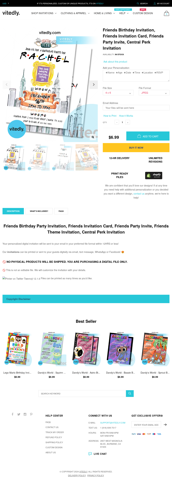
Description (13, 211)
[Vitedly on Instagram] (25, 414)
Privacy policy (95, 475)
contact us (139, 193)
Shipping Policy (54, 442)
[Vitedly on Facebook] (12, 414)
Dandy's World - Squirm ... (52, 372)
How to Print (109, 115)
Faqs (61, 211)
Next (165, 356)
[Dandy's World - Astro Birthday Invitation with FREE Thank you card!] (86, 348)
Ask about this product (115, 61)
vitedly (83, 471)
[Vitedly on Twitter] (19, 414)
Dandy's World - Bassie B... (120, 372)
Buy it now (136, 147)
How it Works (125, 115)
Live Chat (100, 453)
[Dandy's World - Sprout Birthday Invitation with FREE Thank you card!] (155, 348)
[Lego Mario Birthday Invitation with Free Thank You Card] (17, 348)
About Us (51, 452)
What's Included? (39, 211)
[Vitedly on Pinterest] (31, 414)
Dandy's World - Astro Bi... (86, 372)
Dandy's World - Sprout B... (155, 372)
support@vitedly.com (112, 422)
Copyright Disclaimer (18, 299)
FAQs (48, 422)
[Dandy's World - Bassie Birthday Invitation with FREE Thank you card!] (120, 348)
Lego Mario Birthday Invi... (17, 372)
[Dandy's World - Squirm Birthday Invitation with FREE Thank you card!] (51, 348)
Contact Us (52, 427)
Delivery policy (77, 475)
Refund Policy (54, 437)
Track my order (55, 432)
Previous (7, 356)
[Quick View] (27, 335)
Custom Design (143, 12)
